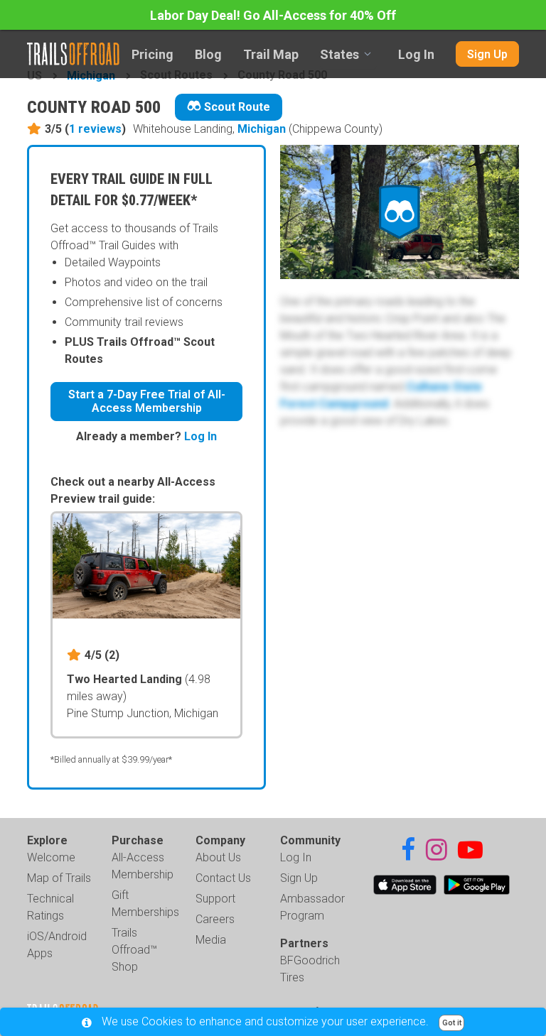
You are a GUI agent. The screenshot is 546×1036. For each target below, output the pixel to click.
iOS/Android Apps (57, 944)
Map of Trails (59, 878)
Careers (215, 919)
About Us (218, 857)
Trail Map (271, 54)
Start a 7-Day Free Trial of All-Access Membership (146, 401)
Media (211, 940)
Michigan (261, 129)
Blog (208, 54)
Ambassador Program (312, 907)
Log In (416, 54)
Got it (451, 1022)
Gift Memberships (145, 903)
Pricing (152, 54)
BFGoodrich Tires (310, 969)
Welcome (51, 857)
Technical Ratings (50, 907)
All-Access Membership (142, 866)
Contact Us (223, 878)
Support (215, 898)
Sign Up (487, 54)
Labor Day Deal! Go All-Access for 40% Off (273, 15)
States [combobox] (339, 54)
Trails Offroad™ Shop (134, 950)
